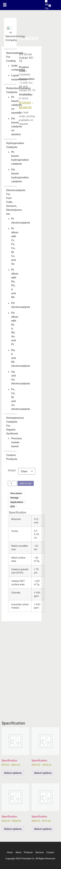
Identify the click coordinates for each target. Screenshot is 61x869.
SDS (12, 506)
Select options (13, 772)
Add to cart (25, 483)
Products (28, 852)
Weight (12, 470)
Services (39, 852)
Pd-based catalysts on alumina (16, 126)
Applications (16, 502)
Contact (50, 852)
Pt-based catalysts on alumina (16, 105)
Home (10, 852)
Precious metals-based (16, 442)
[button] (5, 5)
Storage (14, 497)
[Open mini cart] (46, 8)
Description (16, 493)
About (18, 852)
